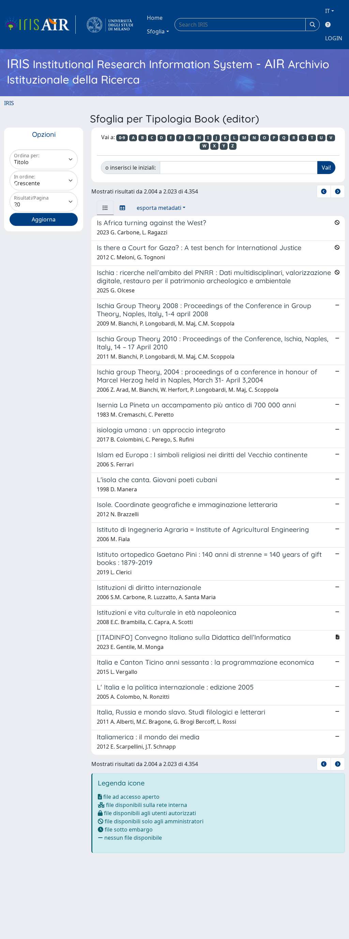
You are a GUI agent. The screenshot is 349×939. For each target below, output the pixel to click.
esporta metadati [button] (159, 208)
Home (155, 17)
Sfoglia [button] (156, 31)
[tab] (105, 208)
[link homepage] (40, 24)
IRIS (9, 103)
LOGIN (333, 38)
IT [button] (327, 11)
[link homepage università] (110, 24)
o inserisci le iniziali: (130, 167)
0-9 (122, 138)
